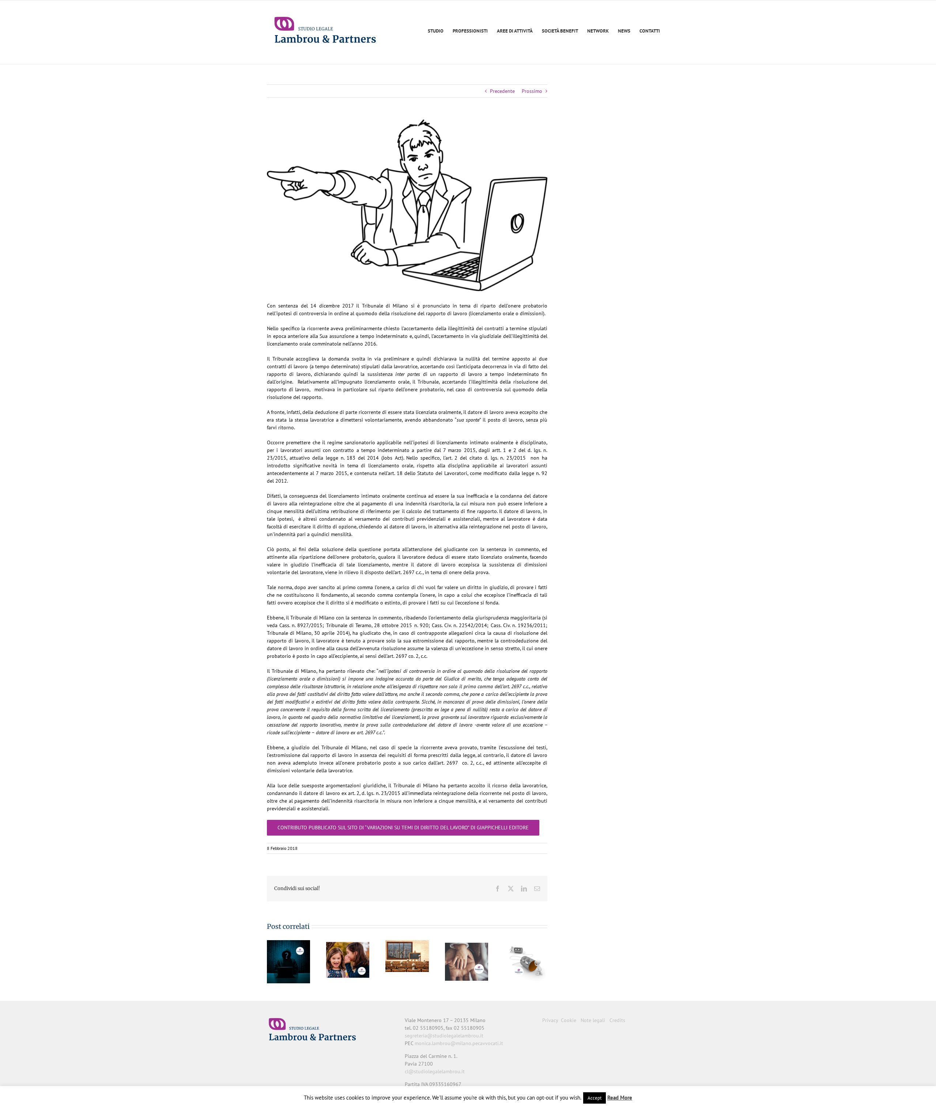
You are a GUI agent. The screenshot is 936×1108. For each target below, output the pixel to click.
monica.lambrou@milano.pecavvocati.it (459, 1043)
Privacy (550, 1020)
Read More (619, 1097)
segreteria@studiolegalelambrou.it (444, 1035)
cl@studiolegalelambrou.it (435, 1071)
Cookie (568, 1020)
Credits (617, 1020)
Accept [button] (594, 1098)
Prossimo (532, 91)
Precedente (502, 91)
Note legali (593, 1020)
